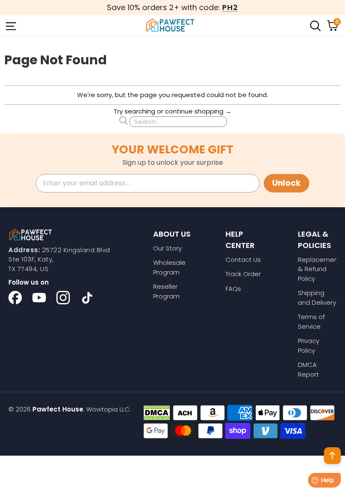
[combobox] (178, 121)
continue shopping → (198, 111)
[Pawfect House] (170, 25)
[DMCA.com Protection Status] (156, 413)
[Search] (315, 25)
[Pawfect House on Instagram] (63, 297)
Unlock (286, 183)
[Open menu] (10, 25)
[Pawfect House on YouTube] (39, 297)
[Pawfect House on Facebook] (15, 297)
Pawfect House (57, 409)
